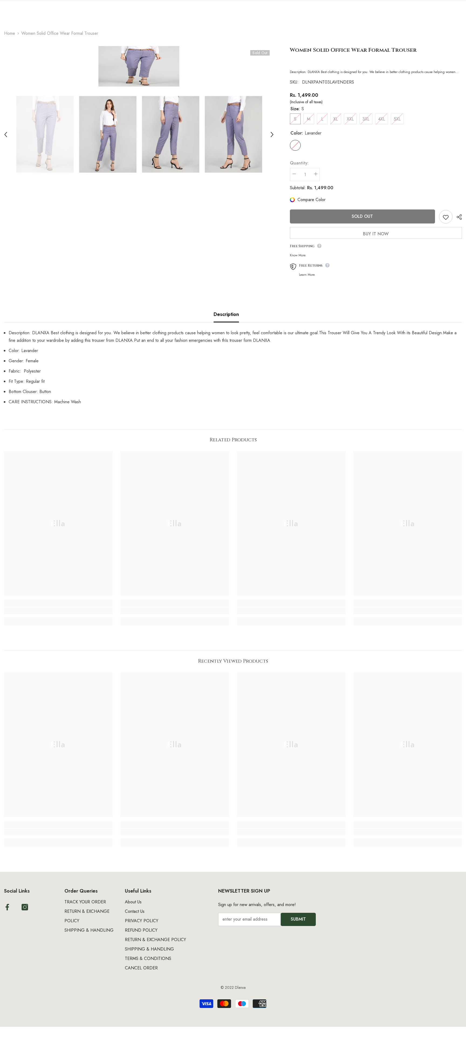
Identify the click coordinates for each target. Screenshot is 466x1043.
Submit (298, 919)
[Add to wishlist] (446, 216)
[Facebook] (7, 907)
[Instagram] (25, 907)
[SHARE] (457, 217)
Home (9, 33)
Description (226, 314)
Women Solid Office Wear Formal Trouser (353, 50)
